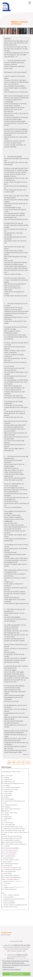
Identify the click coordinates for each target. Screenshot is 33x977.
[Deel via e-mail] (28, 763)
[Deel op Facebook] (19, 763)
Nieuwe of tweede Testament (11, 850)
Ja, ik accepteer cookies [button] (17, 974)
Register (14, 771)
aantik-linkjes (10, 949)
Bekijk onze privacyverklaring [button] (11, 969)
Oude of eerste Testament (10, 854)
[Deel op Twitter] (14, 763)
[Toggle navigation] (29, 3)
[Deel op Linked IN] (9, 763)
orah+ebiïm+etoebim (13, 879)
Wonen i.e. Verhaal (5, 934)
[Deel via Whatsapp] (23, 763)
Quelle (4, 867)
